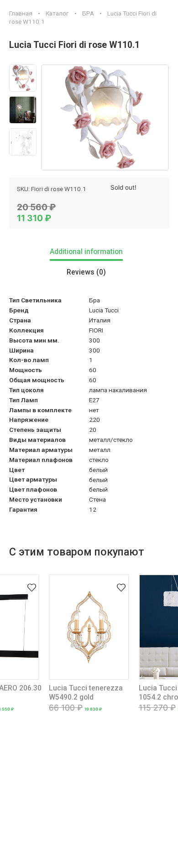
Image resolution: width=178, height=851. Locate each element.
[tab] (89, 253)
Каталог (57, 13)
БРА (88, 13)
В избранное (31, 581)
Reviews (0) (86, 272)
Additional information (86, 252)
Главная (20, 13)
